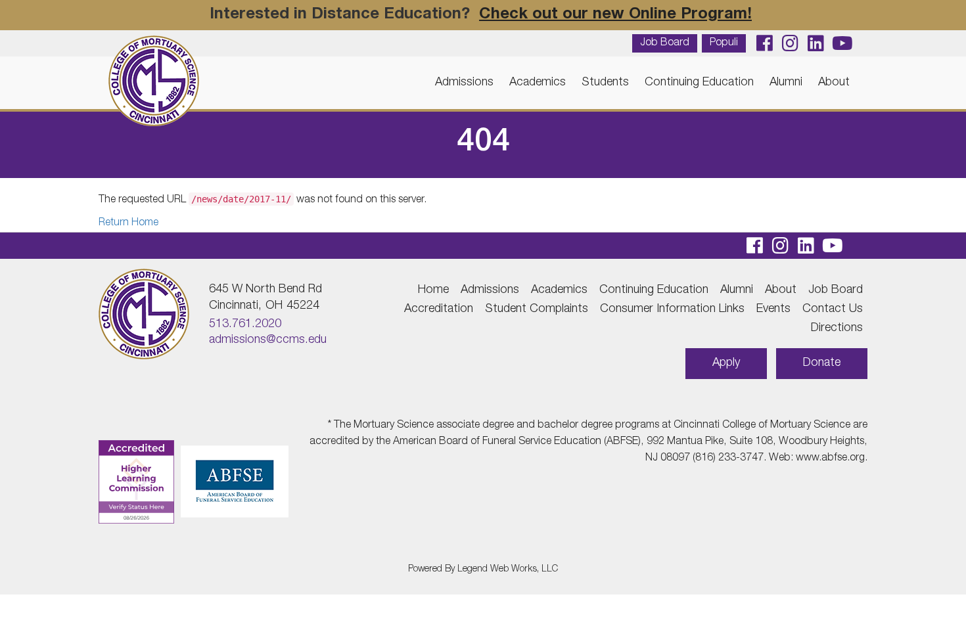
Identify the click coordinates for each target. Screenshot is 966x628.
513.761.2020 (245, 324)
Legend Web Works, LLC (507, 569)
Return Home (128, 223)
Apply (726, 363)
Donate (821, 363)
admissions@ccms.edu (268, 340)
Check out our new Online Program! (615, 15)
